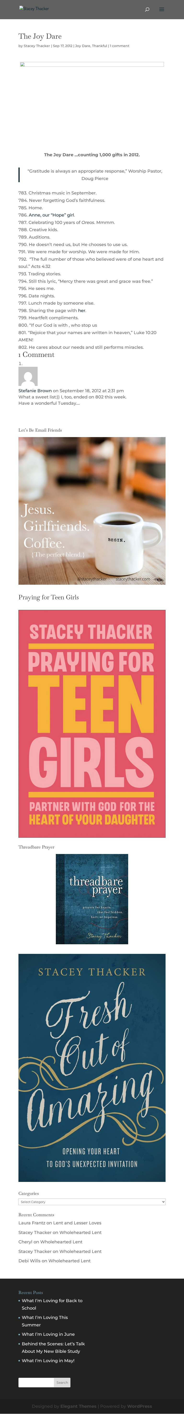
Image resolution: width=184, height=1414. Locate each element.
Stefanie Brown (35, 390)
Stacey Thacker (37, 46)
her (81, 310)
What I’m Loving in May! (48, 1360)
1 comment (119, 46)
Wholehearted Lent (80, 1232)
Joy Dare (82, 46)
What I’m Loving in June (48, 1334)
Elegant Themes (78, 1406)
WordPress (139, 1406)
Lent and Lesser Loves (77, 1223)
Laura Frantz (31, 1223)
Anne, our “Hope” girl (51, 215)
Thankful (99, 46)
